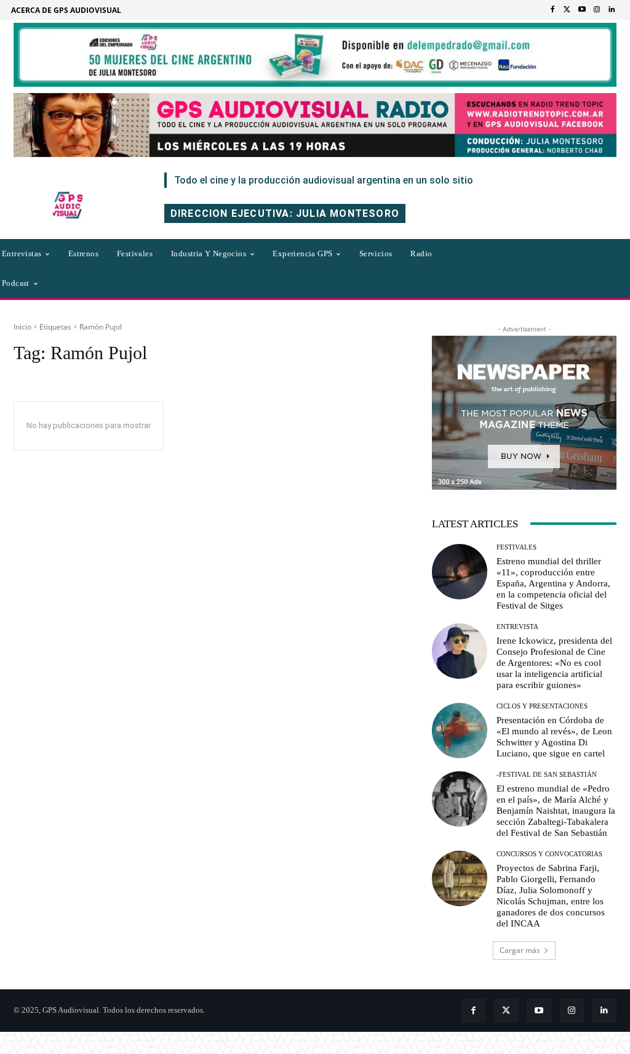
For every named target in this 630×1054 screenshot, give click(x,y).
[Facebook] (552, 9)
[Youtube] (582, 9)
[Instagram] (596, 9)
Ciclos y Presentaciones (542, 706)
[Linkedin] (611, 9)
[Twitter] (567, 9)
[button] (509, 268)
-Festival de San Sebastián (546, 774)
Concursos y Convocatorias (549, 854)
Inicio (22, 327)
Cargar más (520, 950)
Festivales (516, 547)
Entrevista (517, 626)
